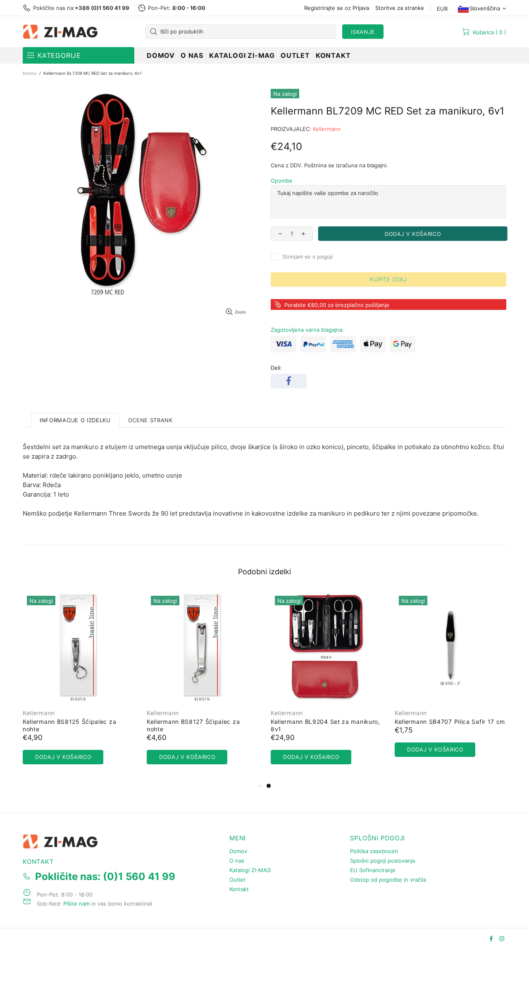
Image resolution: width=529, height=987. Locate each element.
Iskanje (363, 32)
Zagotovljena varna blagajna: (307, 329)
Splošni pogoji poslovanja (382, 860)
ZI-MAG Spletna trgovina (62, 32)
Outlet (237, 879)
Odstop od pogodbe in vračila (388, 879)
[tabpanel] (326, 686)
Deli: (276, 367)
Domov (30, 73)
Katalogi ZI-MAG (250, 870)
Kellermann (327, 129)
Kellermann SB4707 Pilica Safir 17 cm (450, 721)
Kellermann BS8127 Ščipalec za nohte (193, 725)
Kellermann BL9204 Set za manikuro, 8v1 (325, 725)
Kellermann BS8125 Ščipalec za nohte (69, 725)
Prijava (361, 8)
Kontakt (239, 889)
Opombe (282, 180)
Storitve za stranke (399, 8)
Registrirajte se (323, 8)
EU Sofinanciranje (373, 870)
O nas (236, 860)
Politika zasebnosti (374, 851)
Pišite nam (76, 903)
